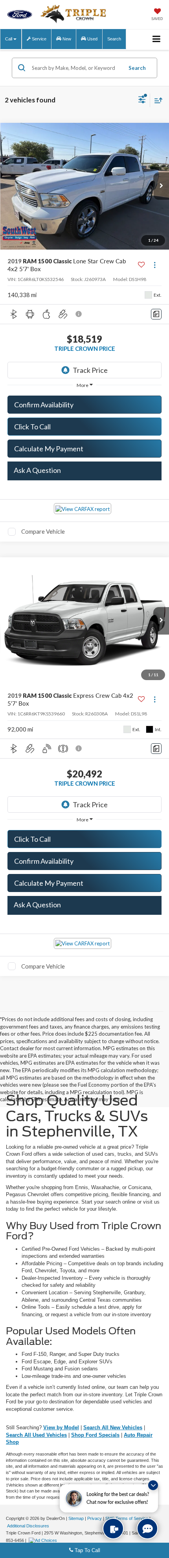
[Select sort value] (156, 100)
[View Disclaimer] (79, 314)
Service (38, 38)
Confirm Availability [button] (43, 404)
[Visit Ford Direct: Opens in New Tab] (44, 1540)
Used (91, 38)
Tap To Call (86, 1550)
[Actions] (155, 265)
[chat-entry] (147, 1528)
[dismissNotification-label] (153, 1485)
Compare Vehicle (43, 531)
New (66, 38)
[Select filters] (142, 100)
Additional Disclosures (28, 1525)
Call (9, 38)
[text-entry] (113, 1528)
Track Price (90, 370)
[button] (161, 186)
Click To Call (32, 426)
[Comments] (156, 314)
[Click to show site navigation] (156, 39)
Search (137, 68)
